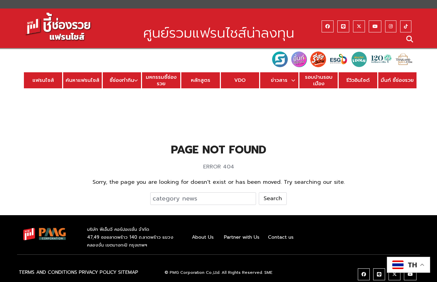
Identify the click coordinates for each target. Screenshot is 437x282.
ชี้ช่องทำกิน (122, 80)
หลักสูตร (200, 80)
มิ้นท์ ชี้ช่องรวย (397, 80)
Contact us (281, 237)
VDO (239, 80)
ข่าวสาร (279, 80)
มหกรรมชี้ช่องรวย (161, 80)
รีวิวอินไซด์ (358, 80)
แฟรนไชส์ (43, 80)
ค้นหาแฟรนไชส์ (82, 80)
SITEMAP (128, 272)
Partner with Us (241, 237)
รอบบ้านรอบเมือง (319, 80)
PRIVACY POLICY (97, 272)
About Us (203, 237)
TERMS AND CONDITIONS (48, 272)
